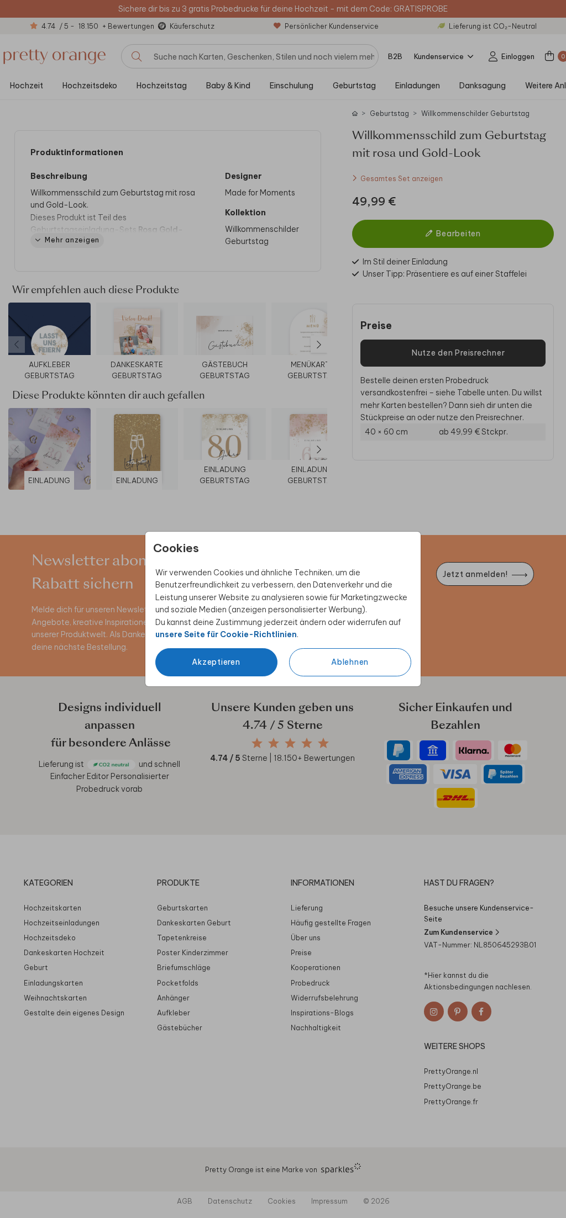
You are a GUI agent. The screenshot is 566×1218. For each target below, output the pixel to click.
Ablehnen (350, 662)
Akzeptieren (216, 662)
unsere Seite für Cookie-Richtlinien (226, 634)
